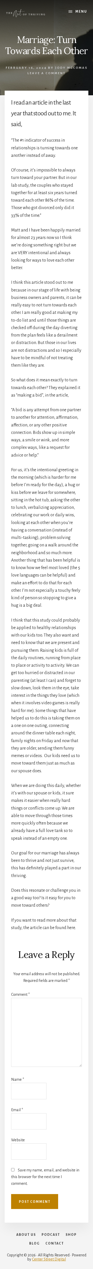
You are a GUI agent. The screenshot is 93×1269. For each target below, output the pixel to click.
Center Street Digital (49, 1259)
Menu (81, 11)
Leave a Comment (46, 73)
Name (17, 1079)
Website (18, 1140)
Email (17, 1110)
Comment (20, 994)
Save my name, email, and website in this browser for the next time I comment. (45, 1177)
